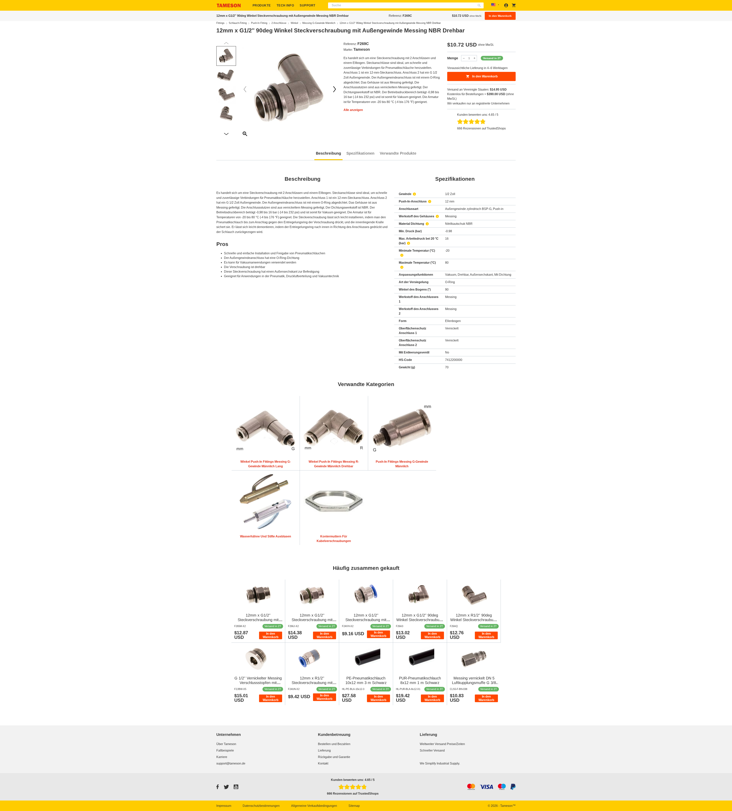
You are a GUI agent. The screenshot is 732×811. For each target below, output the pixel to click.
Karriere (221, 757)
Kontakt (323, 763)
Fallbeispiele (225, 750)
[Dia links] (334, 89)
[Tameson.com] (228, 5)
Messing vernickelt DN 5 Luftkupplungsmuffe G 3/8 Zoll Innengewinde (474, 682)
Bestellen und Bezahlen (334, 744)
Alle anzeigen (353, 110)
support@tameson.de (230, 763)
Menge (452, 58)
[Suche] (480, 5)
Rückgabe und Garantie (334, 757)
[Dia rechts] (245, 89)
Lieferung (324, 750)
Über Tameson (226, 744)
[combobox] (406, 5)
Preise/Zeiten (456, 744)
